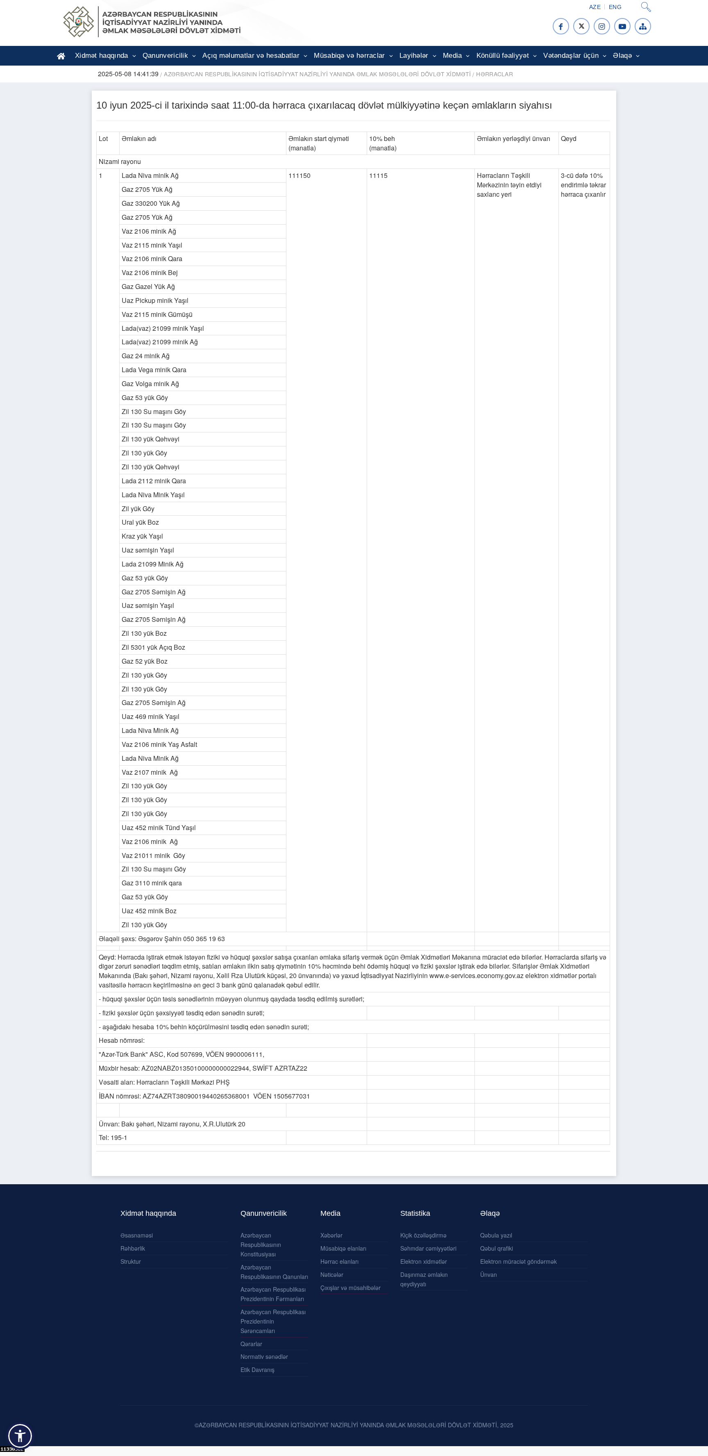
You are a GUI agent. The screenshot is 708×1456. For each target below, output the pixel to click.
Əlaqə (622, 55)
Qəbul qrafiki (496, 1248)
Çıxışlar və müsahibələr (350, 1287)
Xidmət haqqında (101, 55)
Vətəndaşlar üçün (571, 55)
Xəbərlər (331, 1235)
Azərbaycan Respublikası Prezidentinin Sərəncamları (273, 1321)
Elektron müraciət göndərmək (518, 1261)
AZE (595, 7)
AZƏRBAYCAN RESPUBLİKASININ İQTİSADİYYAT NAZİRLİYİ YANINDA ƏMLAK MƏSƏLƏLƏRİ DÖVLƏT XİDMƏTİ (317, 74)
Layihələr (414, 55)
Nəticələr (331, 1274)
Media (452, 55)
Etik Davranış (258, 1369)
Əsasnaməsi (136, 1235)
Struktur (130, 1261)
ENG (615, 7)
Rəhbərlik (132, 1248)
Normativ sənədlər (264, 1356)
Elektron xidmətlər (423, 1261)
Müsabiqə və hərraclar (349, 55)
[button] (20, 1436)
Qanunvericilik (165, 55)
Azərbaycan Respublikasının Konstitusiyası (261, 1244)
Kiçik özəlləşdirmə (423, 1235)
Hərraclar (494, 74)
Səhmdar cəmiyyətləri (428, 1248)
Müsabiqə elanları (343, 1248)
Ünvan (488, 1274)
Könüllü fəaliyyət (503, 55)
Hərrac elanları (339, 1261)
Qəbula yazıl (496, 1235)
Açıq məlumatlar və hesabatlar (251, 55)
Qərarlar (251, 1344)
